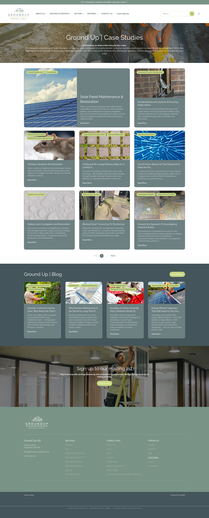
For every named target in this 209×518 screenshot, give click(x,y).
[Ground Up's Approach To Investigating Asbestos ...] (159, 205)
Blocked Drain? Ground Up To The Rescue (104, 224)
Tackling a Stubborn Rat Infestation (45, 164)
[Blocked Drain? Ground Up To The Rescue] (104, 205)
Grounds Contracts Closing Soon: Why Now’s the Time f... (42, 309)
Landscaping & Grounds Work (93, 134)
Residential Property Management (150, 72)
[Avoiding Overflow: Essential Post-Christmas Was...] (125, 293)
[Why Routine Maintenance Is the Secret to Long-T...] (84, 293)
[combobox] (177, 13)
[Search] (191, 13)
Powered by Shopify (177, 495)
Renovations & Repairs (146, 194)
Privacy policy (29, 495)
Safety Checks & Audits (166, 194)
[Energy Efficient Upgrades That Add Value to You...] (166, 293)
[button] (41, 13)
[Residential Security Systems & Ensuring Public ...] (159, 83)
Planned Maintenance (35, 72)
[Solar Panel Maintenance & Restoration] (50, 98)
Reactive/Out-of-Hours (36, 134)
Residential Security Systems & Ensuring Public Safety (158, 103)
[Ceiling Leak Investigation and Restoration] (49, 205)
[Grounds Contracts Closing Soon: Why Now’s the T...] (42, 293)
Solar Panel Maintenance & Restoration (101, 99)
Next (113, 256)
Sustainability (51, 72)
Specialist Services (158, 285)
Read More (84, 123)
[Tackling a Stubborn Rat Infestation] (49, 145)
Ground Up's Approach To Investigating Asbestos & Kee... (157, 226)
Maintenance (73, 285)
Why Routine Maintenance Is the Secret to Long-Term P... (83, 309)
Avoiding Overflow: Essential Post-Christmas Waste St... (124, 309)
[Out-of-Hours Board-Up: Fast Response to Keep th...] (159, 145)
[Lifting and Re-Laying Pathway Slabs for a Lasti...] (104, 145)
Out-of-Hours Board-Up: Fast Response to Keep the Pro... (159, 166)
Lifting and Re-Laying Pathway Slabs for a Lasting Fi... (103, 166)
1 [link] (101, 256)
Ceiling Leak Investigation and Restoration (48, 224)
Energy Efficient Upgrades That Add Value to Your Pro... (166, 309)
